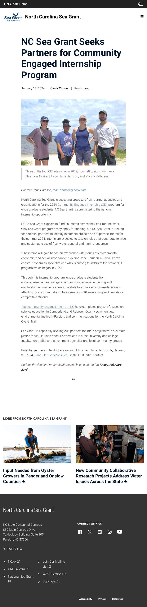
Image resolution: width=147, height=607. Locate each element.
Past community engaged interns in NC (47, 306)
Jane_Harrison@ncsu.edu (52, 355)
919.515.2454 (12, 549)
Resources (117, 599)
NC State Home (17, 4)
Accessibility (85, 599)
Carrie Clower (59, 88)
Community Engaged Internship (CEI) (83, 204)
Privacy (102, 599)
